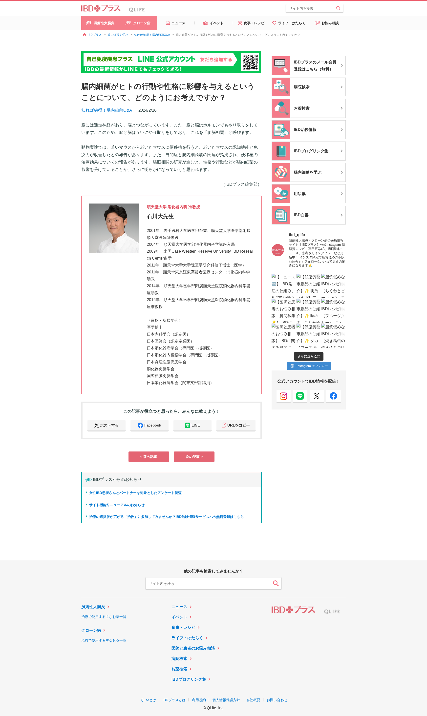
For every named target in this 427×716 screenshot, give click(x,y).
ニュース (179, 607)
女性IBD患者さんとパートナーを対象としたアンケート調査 (135, 493)
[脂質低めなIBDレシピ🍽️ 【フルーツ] (333, 311)
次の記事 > (194, 457)
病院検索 (179, 658)
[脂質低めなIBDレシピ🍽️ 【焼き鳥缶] (333, 336)
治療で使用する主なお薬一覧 (103, 617)
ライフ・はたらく (187, 638)
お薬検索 (179, 669)
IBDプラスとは (174, 700)
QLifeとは (148, 700)
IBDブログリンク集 (188, 679)
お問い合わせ (277, 700)
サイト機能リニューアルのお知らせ (117, 505)
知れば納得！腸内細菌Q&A (106, 110)
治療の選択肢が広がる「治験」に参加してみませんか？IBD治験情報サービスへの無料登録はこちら (166, 517)
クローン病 (91, 630)
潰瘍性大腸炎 (93, 607)
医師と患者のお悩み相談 (193, 648)
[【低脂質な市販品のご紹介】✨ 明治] (309, 286)
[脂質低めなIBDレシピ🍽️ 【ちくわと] (333, 286)
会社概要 (253, 700)
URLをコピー (238, 425)
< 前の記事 (148, 457)
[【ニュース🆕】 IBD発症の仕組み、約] (284, 286)
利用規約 (199, 700)
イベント (179, 617)
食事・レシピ (183, 627)
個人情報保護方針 (226, 700)
